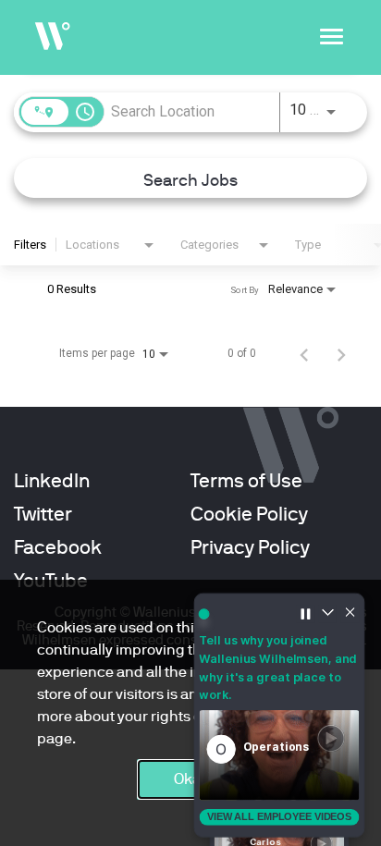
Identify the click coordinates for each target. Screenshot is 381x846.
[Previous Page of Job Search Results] (304, 353)
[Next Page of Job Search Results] (341, 353)
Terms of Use (246, 481)
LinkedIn (52, 481)
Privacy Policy (250, 547)
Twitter (43, 514)
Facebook (58, 547)
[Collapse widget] (328, 613)
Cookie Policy (249, 514)
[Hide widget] (350, 613)
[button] (279, 755)
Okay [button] (191, 779)
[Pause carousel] (305, 613)
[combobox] (191, 111)
